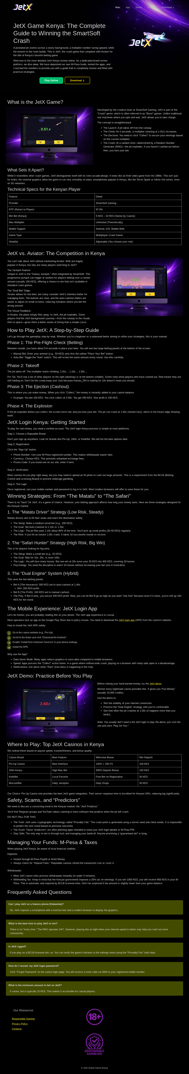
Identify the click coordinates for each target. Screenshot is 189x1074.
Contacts (152, 7)
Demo (139, 7)
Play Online (51, 80)
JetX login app (127, 620)
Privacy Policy (20, 1023)
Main (117, 7)
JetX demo (155, 683)
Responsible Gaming (23, 1018)
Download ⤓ (168, 7)
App (128, 7)
